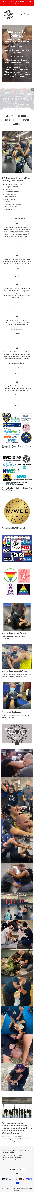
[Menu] (31, 14)
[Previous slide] (4, 110)
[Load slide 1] (15, 243)
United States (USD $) (16, 1165)
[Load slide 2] (17, 243)
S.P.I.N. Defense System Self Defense (17, 1184)
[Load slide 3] (18, 243)
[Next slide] (29, 110)
